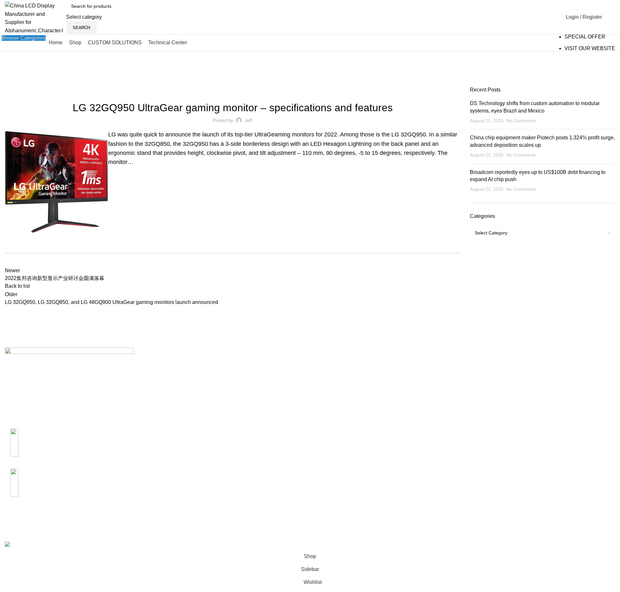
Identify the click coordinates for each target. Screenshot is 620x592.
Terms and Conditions (443, 412)
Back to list (17, 286)
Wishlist (531, 412)
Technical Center (334, 389)
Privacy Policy (434, 401)
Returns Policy (435, 376)
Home (10, 84)
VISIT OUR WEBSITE (589, 48)
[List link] (77, 440)
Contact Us (327, 376)
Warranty (428, 389)
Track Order (535, 401)
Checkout (532, 389)
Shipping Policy (436, 364)
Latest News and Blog (340, 401)
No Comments (521, 120)
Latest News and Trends (233, 90)
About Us (325, 364)
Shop (528, 376)
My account (535, 364)
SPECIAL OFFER (584, 36)
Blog (24, 84)
